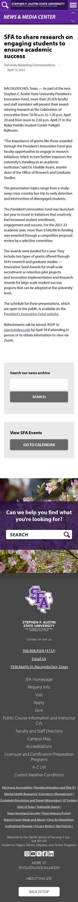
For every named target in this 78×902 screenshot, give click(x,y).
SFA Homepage (39, 679)
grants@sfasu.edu (17, 329)
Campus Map (39, 738)
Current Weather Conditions (39, 775)
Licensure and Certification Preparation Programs (39, 756)
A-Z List (39, 767)
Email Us (39, 658)
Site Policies (64, 826)
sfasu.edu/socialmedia (39, 867)
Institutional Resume (19, 826)
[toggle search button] (5, 5)
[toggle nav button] (73, 5)
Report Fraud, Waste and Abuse (24, 820)
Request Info (39, 687)
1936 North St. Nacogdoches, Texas (39, 666)
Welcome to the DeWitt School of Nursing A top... (39, 837)
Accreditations (39, 746)
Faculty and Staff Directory (39, 731)
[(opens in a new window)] (27, 853)
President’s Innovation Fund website (31, 314)
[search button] (67, 535)
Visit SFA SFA (39, 841)
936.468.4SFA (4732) (39, 650)
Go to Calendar (39, 444)
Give (39, 710)
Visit (39, 695)
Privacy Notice (44, 826)
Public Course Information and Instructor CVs (39, 720)
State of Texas (26, 807)
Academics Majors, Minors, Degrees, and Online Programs (39, 845)
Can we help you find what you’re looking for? (39, 515)
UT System (70, 800)
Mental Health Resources (20, 794)
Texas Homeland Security (23, 813)
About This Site (39, 878)
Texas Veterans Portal (56, 813)
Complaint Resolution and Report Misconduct (30, 800)
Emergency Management (56, 794)
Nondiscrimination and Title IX (54, 787)
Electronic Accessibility (17, 787)
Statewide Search (48, 807)
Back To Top (39, 891)
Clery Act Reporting (60, 820)
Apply (39, 702)
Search (39, 396)
